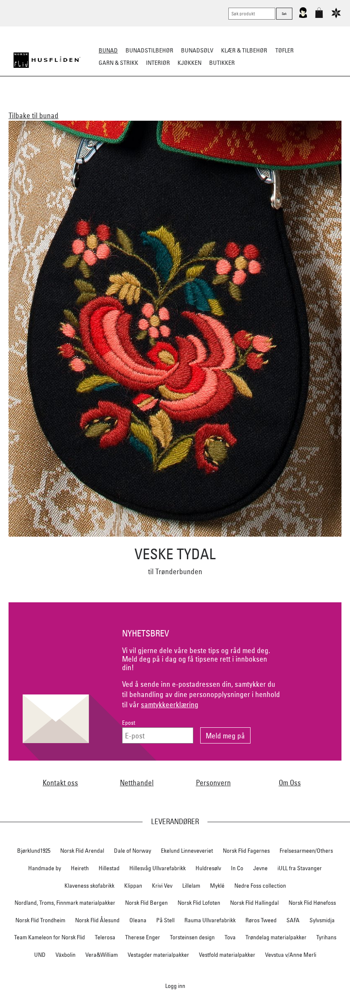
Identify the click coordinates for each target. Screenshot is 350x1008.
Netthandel (137, 782)
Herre (89, 105)
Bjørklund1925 (33, 850)
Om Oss (290, 782)
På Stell (165, 920)
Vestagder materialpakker (158, 955)
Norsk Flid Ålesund (97, 920)
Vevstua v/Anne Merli (290, 955)
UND (40, 955)
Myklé (217, 885)
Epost (128, 723)
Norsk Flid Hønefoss (312, 902)
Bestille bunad (276, 105)
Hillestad (109, 868)
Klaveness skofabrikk (89, 885)
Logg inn (175, 985)
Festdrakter (229, 105)
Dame (65, 105)
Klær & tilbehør (244, 50)
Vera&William (101, 955)
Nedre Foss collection (260, 885)
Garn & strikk (118, 63)
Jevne (260, 868)
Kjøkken (189, 63)
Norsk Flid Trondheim (40, 920)
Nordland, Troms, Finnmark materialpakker (65, 902)
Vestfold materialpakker (227, 955)
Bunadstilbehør (149, 50)
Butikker (222, 63)
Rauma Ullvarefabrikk (210, 920)
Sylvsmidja (322, 920)
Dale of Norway (132, 850)
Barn (112, 105)
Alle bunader (30, 105)
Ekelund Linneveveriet (187, 850)
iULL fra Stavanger (299, 868)
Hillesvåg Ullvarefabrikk (157, 868)
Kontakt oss (60, 782)
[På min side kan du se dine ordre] (303, 16)
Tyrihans (326, 937)
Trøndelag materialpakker (275, 937)
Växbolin (65, 955)
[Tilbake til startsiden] (47, 60)
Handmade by (44, 868)
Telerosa (105, 937)
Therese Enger (142, 937)
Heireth (80, 868)
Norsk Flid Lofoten (199, 902)
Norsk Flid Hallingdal (254, 902)
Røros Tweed (261, 920)
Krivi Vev (162, 885)
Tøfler (284, 50)
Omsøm (193, 105)
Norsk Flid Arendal (82, 850)
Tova (230, 937)
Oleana (137, 920)
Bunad (108, 50)
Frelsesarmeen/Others (306, 850)
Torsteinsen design (192, 937)
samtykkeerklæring (169, 704)
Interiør (158, 63)
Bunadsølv (197, 50)
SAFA (293, 920)
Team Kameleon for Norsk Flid (49, 937)
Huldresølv (208, 868)
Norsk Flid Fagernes (246, 850)
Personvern (213, 782)
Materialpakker (151, 105)
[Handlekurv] (319, 16)
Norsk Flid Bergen (146, 902)
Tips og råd (322, 105)
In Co (237, 868)
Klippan (133, 885)
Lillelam (191, 885)
